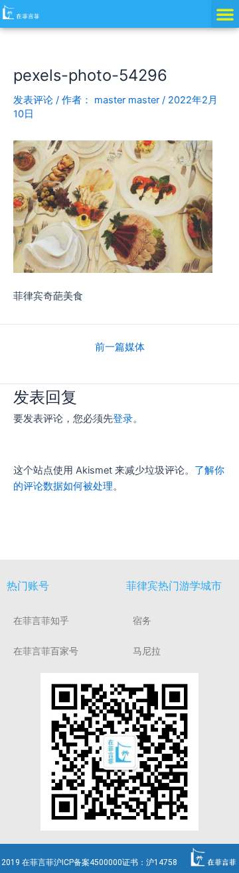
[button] (225, 14)
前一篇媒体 (120, 347)
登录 (123, 419)
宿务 (142, 620)
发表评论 (33, 100)
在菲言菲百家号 (45, 651)
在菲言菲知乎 (41, 620)
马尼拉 (147, 651)
